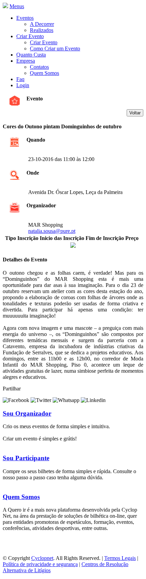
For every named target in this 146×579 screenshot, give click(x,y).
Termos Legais (120, 558)
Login (22, 85)
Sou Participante (26, 458)
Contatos (39, 67)
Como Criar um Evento (55, 48)
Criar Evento (30, 36)
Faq (20, 79)
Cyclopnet (42, 558)
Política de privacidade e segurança (40, 564)
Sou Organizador (27, 413)
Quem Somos (44, 73)
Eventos (25, 18)
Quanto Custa (31, 55)
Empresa (25, 61)
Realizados (41, 30)
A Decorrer (42, 24)
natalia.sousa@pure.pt (51, 231)
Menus (17, 6)
